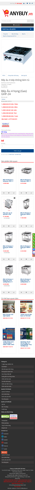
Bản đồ (4, 452)
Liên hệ (3, 404)
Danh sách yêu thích (6, 396)
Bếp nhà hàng (15, 34)
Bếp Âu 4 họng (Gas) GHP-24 (9, 36)
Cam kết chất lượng (6, 381)
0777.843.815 (17, 486)
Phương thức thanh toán (7, 371)
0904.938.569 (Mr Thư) (10, 113)
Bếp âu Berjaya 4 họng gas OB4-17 (8, 180)
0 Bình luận (11, 154)
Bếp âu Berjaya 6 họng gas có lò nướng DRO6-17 (25, 280)
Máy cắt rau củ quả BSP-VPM (7, 213)
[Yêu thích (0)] (27, 3)
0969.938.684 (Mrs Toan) (10, 116)
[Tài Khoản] (24, 3)
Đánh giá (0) (24, 75)
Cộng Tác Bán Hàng (6, 425)
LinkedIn (6, 440)
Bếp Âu (23, 34)
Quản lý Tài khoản (6, 391)
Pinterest (6, 446)
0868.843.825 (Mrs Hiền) (10, 107)
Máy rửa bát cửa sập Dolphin (8, 315)
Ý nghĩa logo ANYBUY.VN (7, 364)
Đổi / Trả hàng (5, 406)
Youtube (6, 443)
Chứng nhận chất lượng (13, 75)
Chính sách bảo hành (6, 386)
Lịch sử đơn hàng (5, 394)
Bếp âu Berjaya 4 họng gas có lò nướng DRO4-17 (8, 280)
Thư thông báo (5, 399)
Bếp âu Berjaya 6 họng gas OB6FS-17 (25, 247)
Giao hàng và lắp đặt (6, 374)
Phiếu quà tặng (5, 423)
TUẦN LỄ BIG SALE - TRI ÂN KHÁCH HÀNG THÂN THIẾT (8, 343)
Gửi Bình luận (18, 154)
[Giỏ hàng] (29, 3)
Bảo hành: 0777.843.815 (9, 119)
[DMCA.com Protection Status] (5, 416)
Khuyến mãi (4, 428)
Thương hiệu (4, 420)
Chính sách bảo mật (6, 379)
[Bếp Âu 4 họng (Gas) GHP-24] (17, 55)
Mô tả (4, 75)
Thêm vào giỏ (17, 151)
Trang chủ (5, 34)
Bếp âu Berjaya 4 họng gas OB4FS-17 (8, 247)
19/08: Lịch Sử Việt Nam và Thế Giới (26, 315)
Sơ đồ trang (4, 409)
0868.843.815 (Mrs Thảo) (10, 104)
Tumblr (5, 449)
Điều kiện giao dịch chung (7, 369)
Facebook (6, 433)
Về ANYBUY (4, 366)
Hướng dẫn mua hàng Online (8, 376)
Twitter (5, 437)
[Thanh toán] (32, 3)
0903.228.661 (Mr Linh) (10, 110)
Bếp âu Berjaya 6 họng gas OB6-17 (25, 180)
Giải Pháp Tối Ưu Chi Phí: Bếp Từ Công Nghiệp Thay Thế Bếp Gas (26, 344)
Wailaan (3, 99)
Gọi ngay (19, 3)
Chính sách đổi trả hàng (7, 384)
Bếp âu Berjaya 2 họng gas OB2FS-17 (25, 214)
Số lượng (3, 143)
